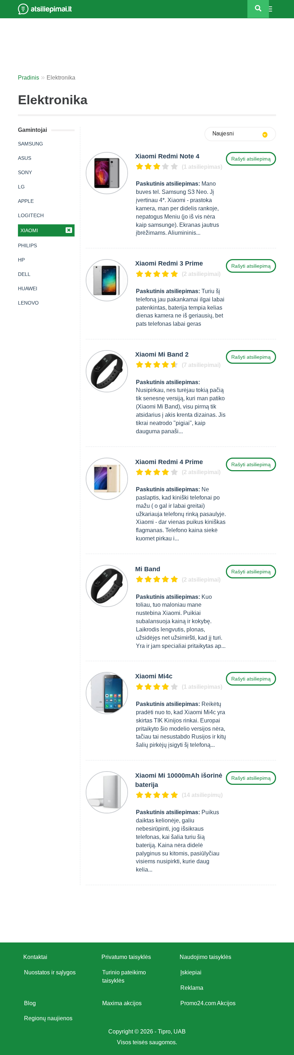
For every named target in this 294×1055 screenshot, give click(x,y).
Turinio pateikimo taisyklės (124, 976)
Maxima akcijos (122, 1003)
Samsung (30, 144)
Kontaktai (35, 957)
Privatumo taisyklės (126, 957)
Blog (30, 1003)
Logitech (31, 215)
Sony (25, 172)
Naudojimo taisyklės (205, 957)
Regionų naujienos (48, 1018)
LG (21, 187)
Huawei (27, 288)
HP (21, 260)
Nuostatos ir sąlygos (50, 972)
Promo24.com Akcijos (208, 1003)
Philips (27, 245)
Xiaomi (29, 230)
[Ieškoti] (258, 9)
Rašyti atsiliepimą (251, 159)
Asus (24, 158)
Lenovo (28, 303)
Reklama (191, 988)
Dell (24, 274)
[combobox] (240, 134)
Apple (26, 201)
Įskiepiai (190, 972)
